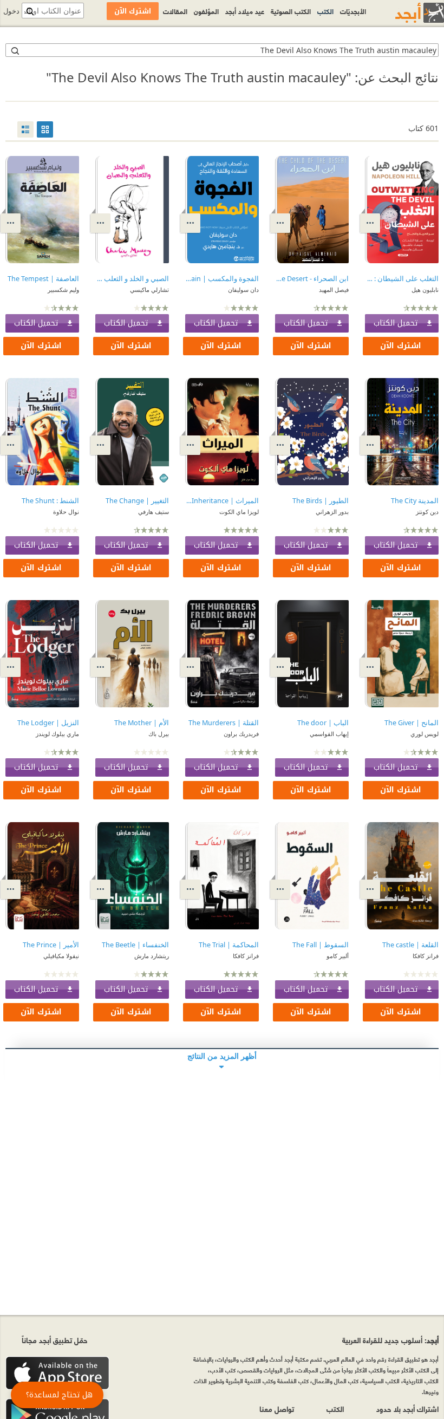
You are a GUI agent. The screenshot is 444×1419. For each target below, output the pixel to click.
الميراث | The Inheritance (222, 500)
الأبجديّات (353, 10)
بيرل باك (158, 734)
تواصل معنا (276, 1408)
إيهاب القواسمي (329, 734)
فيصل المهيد (334, 289)
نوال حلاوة (66, 511)
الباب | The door (323, 722)
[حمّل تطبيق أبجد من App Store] (57, 1373)
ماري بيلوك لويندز (57, 734)
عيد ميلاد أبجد (244, 10)
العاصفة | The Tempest (43, 278)
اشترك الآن (400, 346)
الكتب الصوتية (291, 10)
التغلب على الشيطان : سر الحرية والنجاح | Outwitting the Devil (402, 278)
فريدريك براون (241, 734)
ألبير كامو (338, 956)
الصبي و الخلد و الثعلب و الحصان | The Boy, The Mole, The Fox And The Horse (132, 278)
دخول (11, 11)
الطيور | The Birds (320, 500)
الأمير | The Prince (51, 944)
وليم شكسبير (63, 289)
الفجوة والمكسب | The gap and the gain (222, 278)
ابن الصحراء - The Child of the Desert (312, 278)
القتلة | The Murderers (223, 722)
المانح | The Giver (411, 722)
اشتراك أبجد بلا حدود (407, 1408)
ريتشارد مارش (151, 956)
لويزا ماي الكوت (239, 511)
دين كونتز (427, 511)
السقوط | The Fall (320, 944)
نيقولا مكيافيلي (61, 956)
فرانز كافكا (426, 956)
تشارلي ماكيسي (149, 289)
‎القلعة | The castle (410, 944)
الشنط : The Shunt (50, 500)
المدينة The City (415, 500)
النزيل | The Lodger (48, 722)
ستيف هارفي (153, 511)
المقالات (175, 10)
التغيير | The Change (137, 500)
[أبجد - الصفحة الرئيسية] (406, 13)
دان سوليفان (243, 289)
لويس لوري (424, 734)
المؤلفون (206, 10)
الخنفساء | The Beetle (135, 944)
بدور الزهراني (332, 511)
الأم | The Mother (141, 722)
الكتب (325, 10)
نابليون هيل (425, 289)
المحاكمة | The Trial (229, 944)
